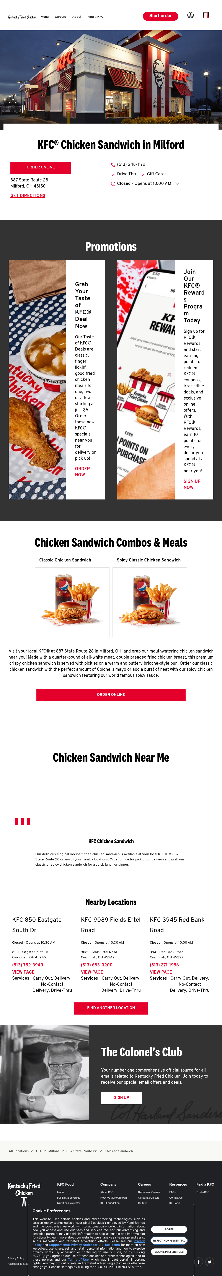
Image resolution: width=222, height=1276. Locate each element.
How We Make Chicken (113, 1198)
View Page (23, 972)
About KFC (106, 1192)
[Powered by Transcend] (39, 1269)
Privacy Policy (16, 1258)
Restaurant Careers (149, 1192)
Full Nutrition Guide (68, 1198)
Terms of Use (78, 1259)
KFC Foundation (110, 1203)
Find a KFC (202, 1192)
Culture (142, 1203)
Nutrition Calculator (68, 1203)
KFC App (174, 1203)
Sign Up (121, 1098)
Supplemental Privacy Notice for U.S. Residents (84, 1245)
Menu (60, 1192)
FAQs (172, 1192)
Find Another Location (111, 1008)
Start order (160, 16)
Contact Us (176, 1198)
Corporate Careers (148, 1198)
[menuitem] (45, 17)
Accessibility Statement (21, 1264)
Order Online (41, 168)
